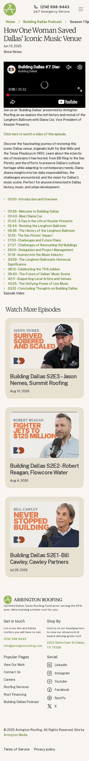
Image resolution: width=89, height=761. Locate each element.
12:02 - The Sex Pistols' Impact (30, 235)
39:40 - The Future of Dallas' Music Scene (39, 274)
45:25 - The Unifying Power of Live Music (38, 283)
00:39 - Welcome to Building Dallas (33, 211)
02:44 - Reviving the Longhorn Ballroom (37, 226)
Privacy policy (44, 749)
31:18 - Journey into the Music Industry (35, 255)
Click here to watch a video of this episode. (35, 134)
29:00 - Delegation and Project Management (40, 250)
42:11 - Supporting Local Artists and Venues (39, 279)
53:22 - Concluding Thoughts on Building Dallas (43, 288)
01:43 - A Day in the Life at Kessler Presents (40, 221)
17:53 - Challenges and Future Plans (34, 240)
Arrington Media (15, 735)
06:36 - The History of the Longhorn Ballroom (41, 230)
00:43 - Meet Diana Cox (25, 216)
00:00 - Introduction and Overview (32, 199)
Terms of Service (16, 749)
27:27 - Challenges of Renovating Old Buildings (42, 245)
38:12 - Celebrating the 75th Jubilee (34, 269)
